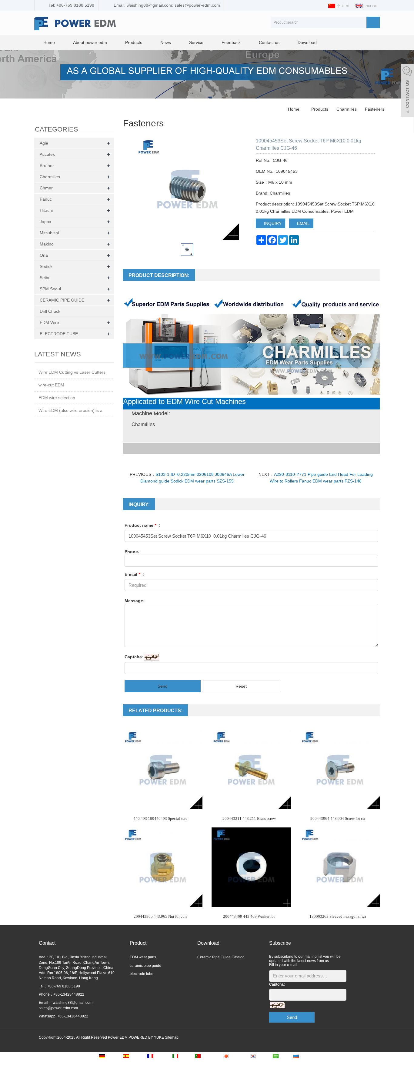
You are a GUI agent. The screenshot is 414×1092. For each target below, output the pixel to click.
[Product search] (373, 22)
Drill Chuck (50, 311)
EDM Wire (49, 322)
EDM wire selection (56, 397)
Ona (44, 255)
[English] (367, 5)
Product (138, 943)
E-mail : (134, 574)
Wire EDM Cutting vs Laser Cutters (71, 372)
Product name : (142, 525)
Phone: (132, 551)
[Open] (407, 91)
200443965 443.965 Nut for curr (160, 916)
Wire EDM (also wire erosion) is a (70, 410)
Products (133, 42)
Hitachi (46, 210)
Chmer (46, 187)
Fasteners (374, 109)
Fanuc (46, 199)
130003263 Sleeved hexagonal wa (337, 916)
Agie (44, 143)
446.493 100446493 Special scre (160, 818)
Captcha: (134, 656)
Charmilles (346, 109)
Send (163, 686)
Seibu (45, 277)
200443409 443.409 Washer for (249, 916)
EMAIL (303, 223)
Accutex (47, 154)
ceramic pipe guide (145, 965)
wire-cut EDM (51, 384)
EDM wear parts (143, 957)
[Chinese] (339, 5)
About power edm (90, 42)
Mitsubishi (49, 232)
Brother (47, 165)
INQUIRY (272, 223)
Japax (45, 221)
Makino (47, 244)
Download (307, 42)
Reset (241, 686)
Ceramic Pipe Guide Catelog (221, 957)
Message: (135, 600)
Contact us (269, 42)
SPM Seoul (50, 288)
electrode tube (141, 974)
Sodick (46, 266)
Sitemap (172, 1037)
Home (49, 42)
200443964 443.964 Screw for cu (337, 818)
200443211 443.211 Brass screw (249, 818)
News (165, 42)
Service (196, 42)
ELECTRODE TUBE (59, 333)
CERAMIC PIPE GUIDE (62, 300)
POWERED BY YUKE (147, 1037)
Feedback (231, 42)
